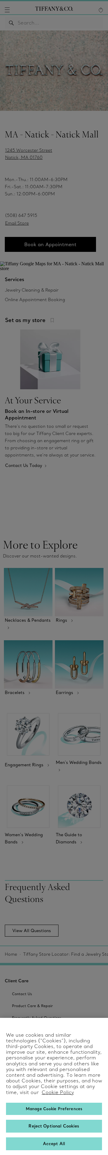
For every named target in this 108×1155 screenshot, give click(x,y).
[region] (54, 1086)
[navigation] (7, 9)
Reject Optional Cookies (53, 1126)
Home (11, 954)
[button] (7, 9)
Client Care (16, 981)
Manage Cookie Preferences (54, 1108)
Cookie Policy (58, 1092)
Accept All (54, 1143)
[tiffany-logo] (54, 10)
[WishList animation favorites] (100, 10)
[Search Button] (11, 23)
